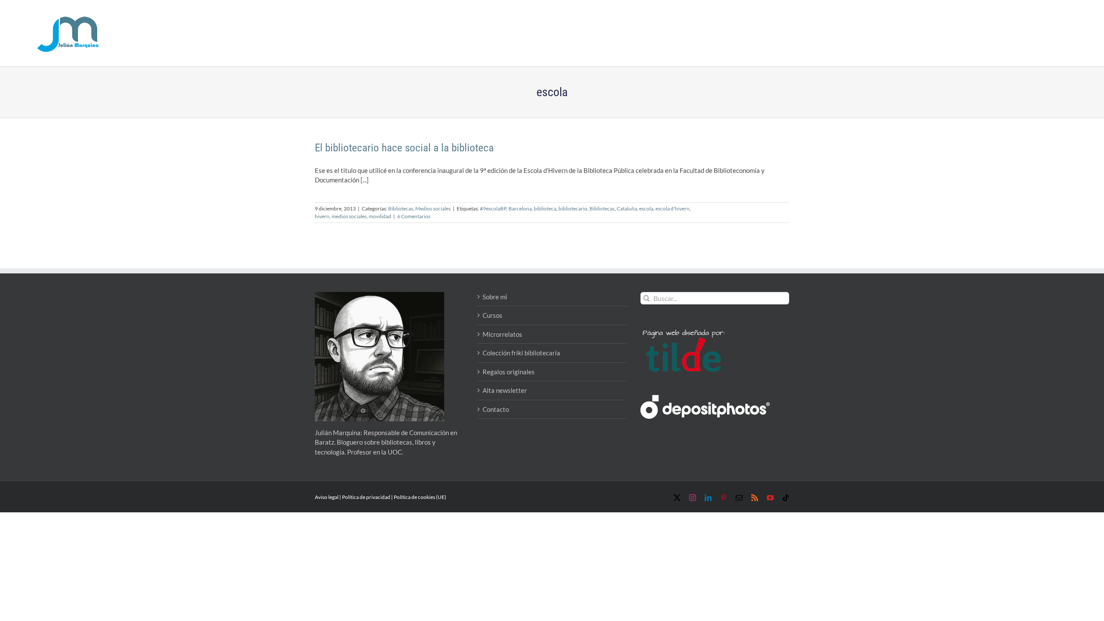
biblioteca (545, 208)
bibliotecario (572, 208)
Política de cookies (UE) (420, 497)
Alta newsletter (505, 390)
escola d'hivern (673, 208)
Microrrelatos (502, 334)
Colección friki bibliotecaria (521, 353)
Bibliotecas (400, 208)
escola (646, 208)
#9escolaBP (493, 208)
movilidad (380, 216)
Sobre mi (495, 297)
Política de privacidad (366, 497)
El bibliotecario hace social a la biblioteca (404, 147)
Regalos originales (509, 372)
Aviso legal (327, 497)
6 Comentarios (413, 216)
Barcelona (520, 208)
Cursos (492, 315)
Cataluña (627, 208)
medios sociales (349, 216)
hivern (322, 216)
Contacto (496, 409)
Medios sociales (433, 208)
